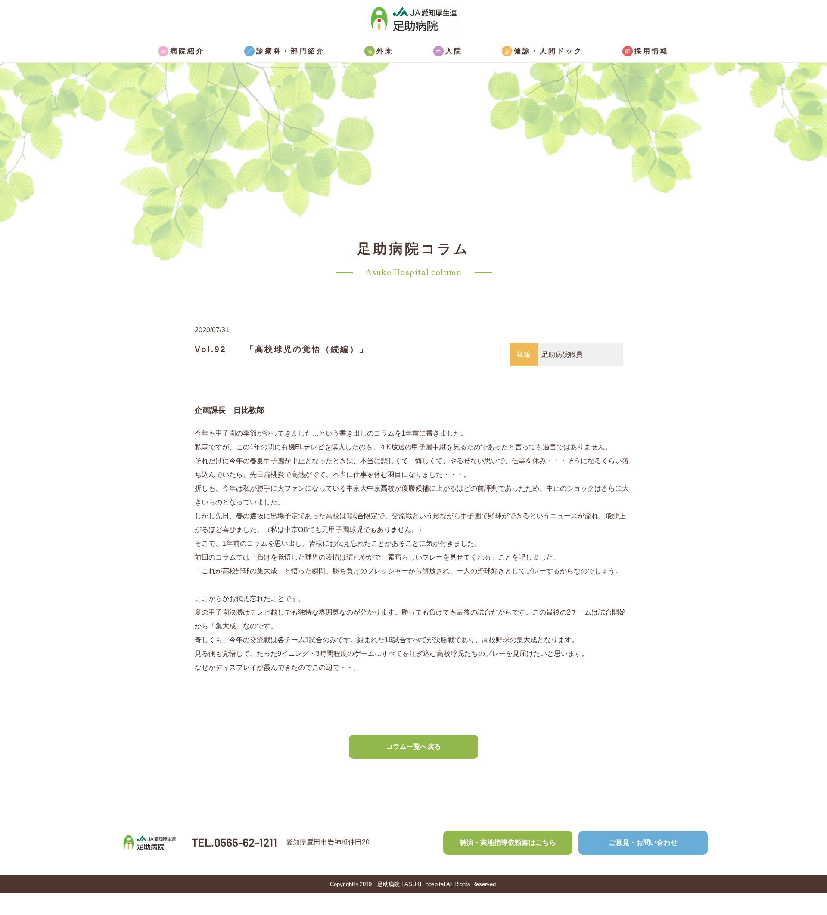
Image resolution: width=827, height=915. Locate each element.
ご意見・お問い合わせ (643, 842)
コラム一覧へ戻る (413, 746)
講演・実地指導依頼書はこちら (508, 842)
